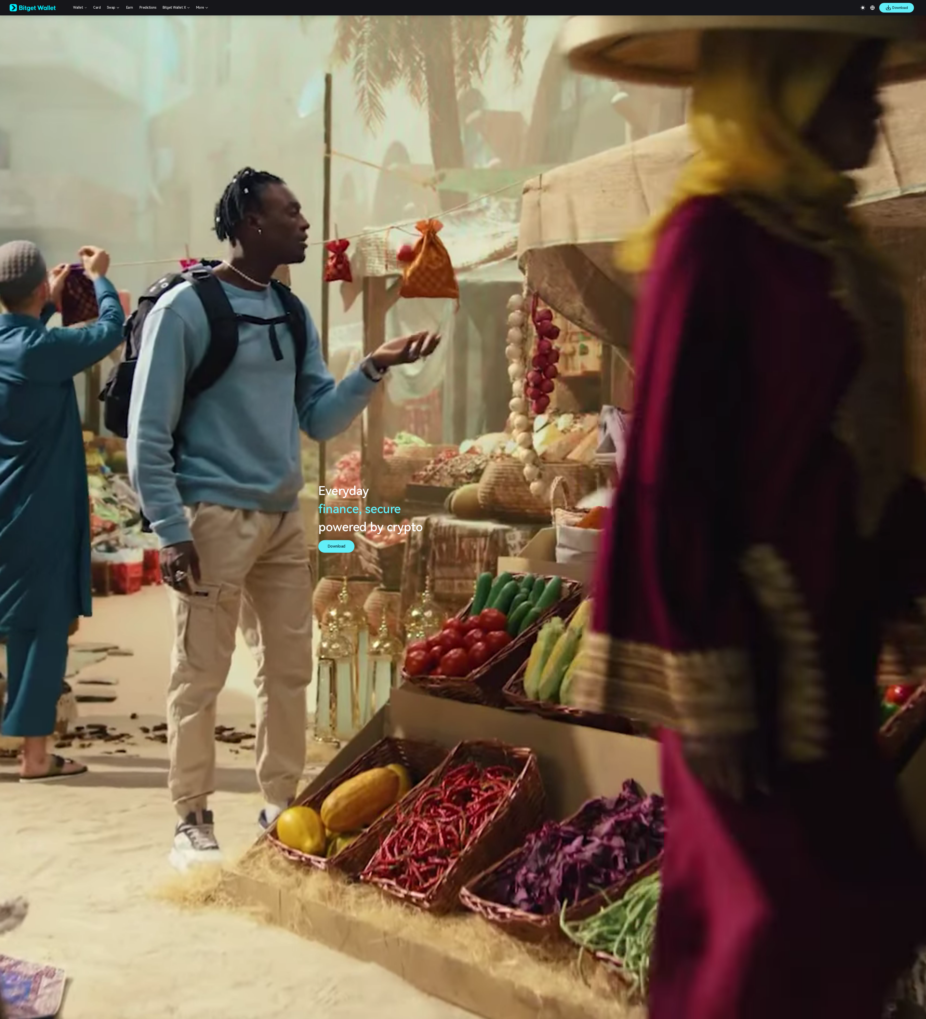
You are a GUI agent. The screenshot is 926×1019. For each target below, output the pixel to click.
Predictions (148, 7)
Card (97, 7)
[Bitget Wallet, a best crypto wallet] (39, 7)
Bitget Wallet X (174, 7)
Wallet (78, 7)
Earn (129, 7)
